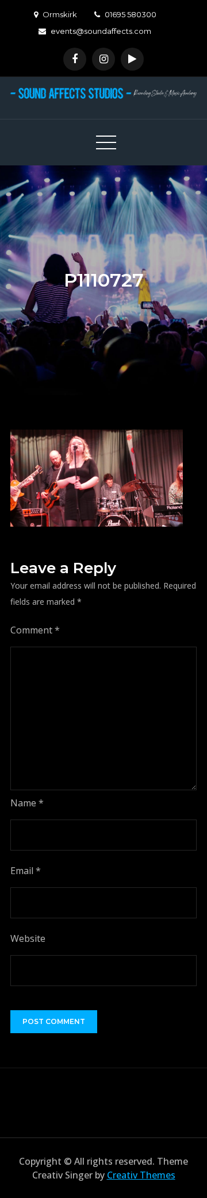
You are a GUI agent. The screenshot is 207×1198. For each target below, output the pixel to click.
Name (27, 803)
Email (25, 870)
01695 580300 (130, 14)
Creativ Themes (141, 1175)
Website (27, 938)
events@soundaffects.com (101, 31)
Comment (35, 630)
